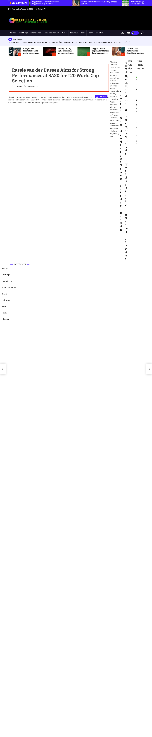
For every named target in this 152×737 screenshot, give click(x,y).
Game (83, 33)
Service (64, 33)
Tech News (74, 33)
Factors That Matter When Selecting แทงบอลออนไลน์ (134, 51)
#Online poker (42, 42)
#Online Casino (14, 42)
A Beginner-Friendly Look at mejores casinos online (30, 51)
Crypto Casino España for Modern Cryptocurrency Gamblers (32, 3)
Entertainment (36, 33)
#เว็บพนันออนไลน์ (56, 42)
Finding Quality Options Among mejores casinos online (65, 51)
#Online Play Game (105, 42)
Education (99, 33)
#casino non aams (90, 42)
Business (13, 33)
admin (19, 86)
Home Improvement (51, 33)
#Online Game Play (29, 42)
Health (90, 33)
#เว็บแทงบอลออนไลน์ (122, 42)
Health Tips (23, 33)
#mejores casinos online (73, 42)
